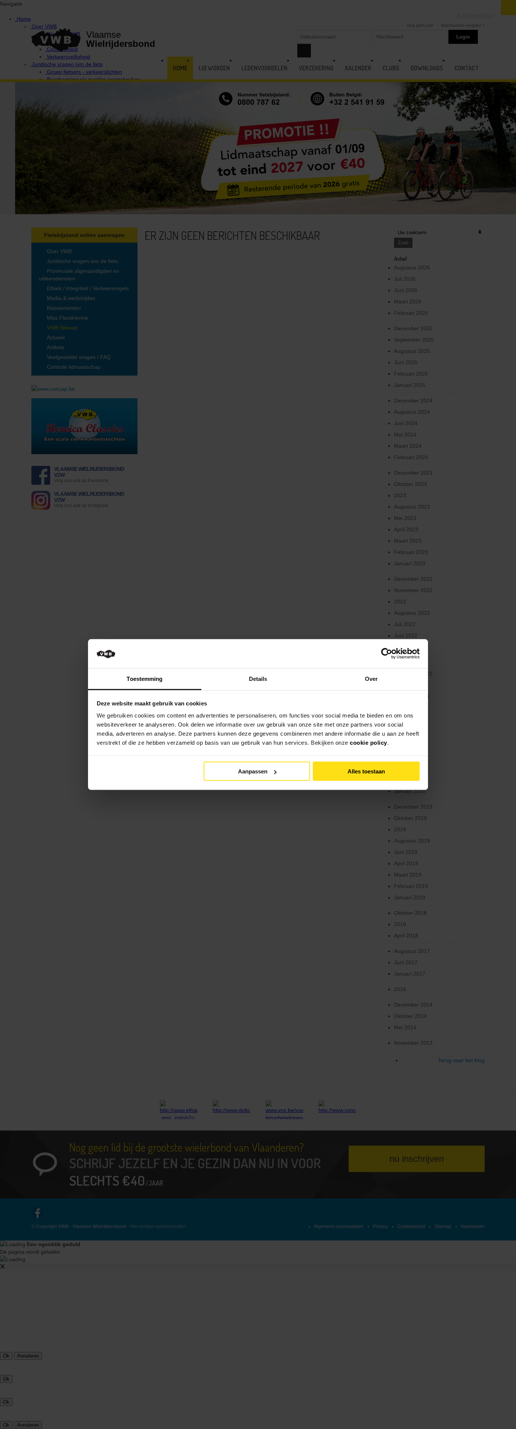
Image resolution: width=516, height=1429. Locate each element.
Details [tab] (258, 678)
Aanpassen (252, 771)
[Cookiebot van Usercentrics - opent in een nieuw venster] (387, 653)
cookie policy (368, 742)
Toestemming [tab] (144, 678)
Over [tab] (371, 678)
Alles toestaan (366, 771)
